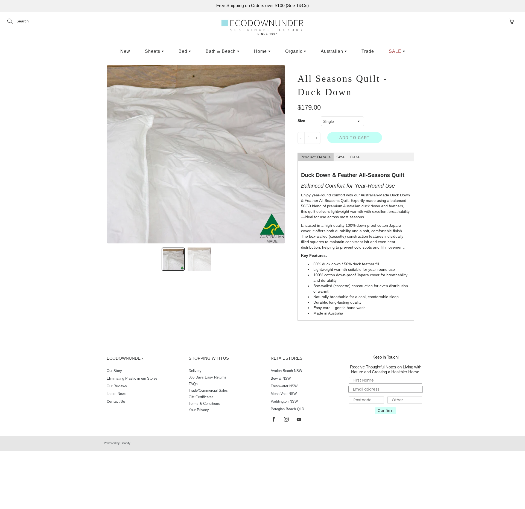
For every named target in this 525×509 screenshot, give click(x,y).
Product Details (316, 157)
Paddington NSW (284, 401)
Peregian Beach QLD (287, 409)
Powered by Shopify (117, 443)
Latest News (116, 394)
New (125, 51)
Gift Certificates (201, 397)
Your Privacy (199, 410)
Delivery (195, 371)
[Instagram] (286, 419)
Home (261, 51)
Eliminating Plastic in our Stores (132, 378)
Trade (367, 51)
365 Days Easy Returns (207, 377)
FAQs (193, 384)
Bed (184, 51)
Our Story (114, 371)
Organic (294, 51)
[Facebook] (273, 419)
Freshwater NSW (284, 386)
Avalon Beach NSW (286, 371)
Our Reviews (117, 386)
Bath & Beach (221, 51)
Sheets (153, 51)
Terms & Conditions (204, 404)
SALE (396, 51)
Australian (333, 51)
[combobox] (342, 121)
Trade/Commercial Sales (208, 390)
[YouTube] (299, 419)
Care (355, 157)
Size (301, 120)
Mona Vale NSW (284, 394)
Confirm (385, 410)
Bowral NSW (281, 378)
